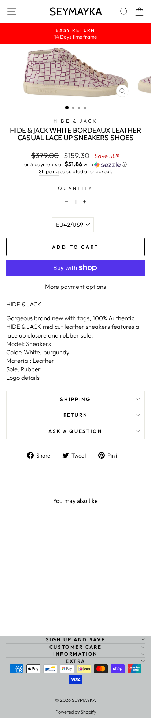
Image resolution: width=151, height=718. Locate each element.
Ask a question (75, 431)
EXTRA (75, 661)
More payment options (75, 286)
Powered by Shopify (75, 712)
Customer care (75, 647)
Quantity (75, 188)
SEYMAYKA (75, 11)
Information (75, 654)
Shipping (49, 171)
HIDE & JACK (76, 121)
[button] (75, 164)
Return (75, 415)
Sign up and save (75, 639)
